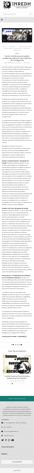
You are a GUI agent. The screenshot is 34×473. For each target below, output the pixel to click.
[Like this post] (13, 345)
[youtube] (12, 440)
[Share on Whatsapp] (19, 345)
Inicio (4, 46)
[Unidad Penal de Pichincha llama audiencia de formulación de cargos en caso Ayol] (17, 364)
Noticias (12, 46)
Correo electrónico (7, 447)
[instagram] (9, 440)
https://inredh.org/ (9, 435)
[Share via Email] (21, 345)
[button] (4, 369)
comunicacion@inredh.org (11, 431)
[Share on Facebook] (15, 345)
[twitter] (3, 440)
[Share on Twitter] (17, 345)
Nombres (4, 454)
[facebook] (6, 440)
